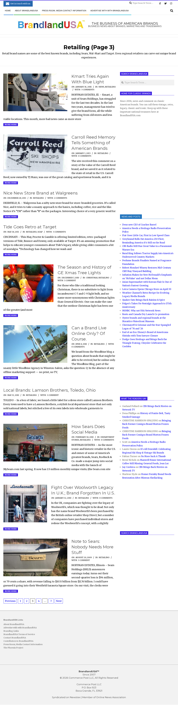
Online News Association (111, 697)
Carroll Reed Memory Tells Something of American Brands (93, 143)
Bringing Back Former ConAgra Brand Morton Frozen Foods (146, 424)
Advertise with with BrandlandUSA (20, 627)
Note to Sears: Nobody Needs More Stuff (92, 547)
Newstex (75, 697)
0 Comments (84, 156)
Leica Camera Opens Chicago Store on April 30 (146, 289)
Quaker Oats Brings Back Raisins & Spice (143, 300)
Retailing (110, 87)
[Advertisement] (141, 165)
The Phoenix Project (13, 647)
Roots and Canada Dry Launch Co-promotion (145, 314)
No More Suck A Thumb (153, 456)
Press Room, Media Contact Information (23, 644)
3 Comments (87, 89)
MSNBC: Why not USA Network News (141, 310)
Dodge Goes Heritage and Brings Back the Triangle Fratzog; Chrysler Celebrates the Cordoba (144, 343)
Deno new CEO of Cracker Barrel (139, 224)
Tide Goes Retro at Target (29, 226)
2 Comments (60, 198)
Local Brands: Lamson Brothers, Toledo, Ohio (49, 390)
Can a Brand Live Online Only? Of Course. (89, 333)
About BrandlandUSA (13, 624)
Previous (10, 601)
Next (59, 601)
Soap (40, 232)
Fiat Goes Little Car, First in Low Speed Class (146, 235)
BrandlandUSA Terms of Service (19, 634)
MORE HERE (11, 124)
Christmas (92, 278)
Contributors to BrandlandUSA (18, 641)
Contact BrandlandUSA (14, 637)
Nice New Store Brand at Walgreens (40, 193)
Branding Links (11, 631)
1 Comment (70, 280)
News (101, 87)
